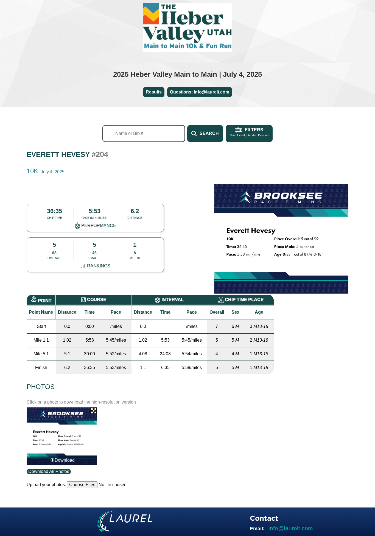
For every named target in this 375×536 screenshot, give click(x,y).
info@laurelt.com (290, 528)
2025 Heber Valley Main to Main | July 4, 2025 (187, 74)
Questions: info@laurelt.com (199, 92)
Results (154, 92)
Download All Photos (48, 471)
